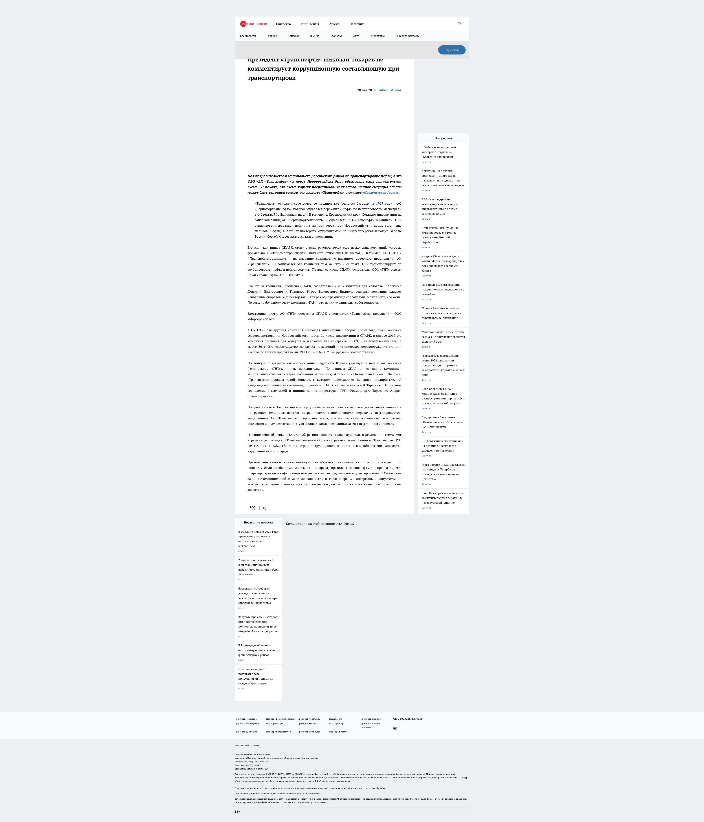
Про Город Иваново (371, 718)
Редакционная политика (247, 745)
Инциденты (310, 24)
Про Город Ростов (338, 731)
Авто (356, 36)
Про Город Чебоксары (246, 718)
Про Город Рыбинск (308, 723)
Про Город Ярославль (309, 718)
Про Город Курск (274, 723)
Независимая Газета (381, 192)
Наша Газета (335, 718)
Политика (357, 24)
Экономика (377, 36)
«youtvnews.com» (261, 754)
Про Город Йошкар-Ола (247, 723)
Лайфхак (293, 36)
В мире (315, 36)
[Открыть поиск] (459, 24)
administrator (390, 90)
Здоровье (336, 36)
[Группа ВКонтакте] (395, 728)
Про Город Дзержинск (246, 731)
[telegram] (265, 507)
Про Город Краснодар (309, 731)
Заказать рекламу (407, 36)
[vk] (253, 507)
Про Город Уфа (336, 723)
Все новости (248, 36)
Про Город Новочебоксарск (280, 718)
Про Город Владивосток (278, 731)
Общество (283, 24)
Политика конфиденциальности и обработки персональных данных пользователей (277, 793)
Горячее (272, 36)
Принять (452, 50)
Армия (334, 24)
